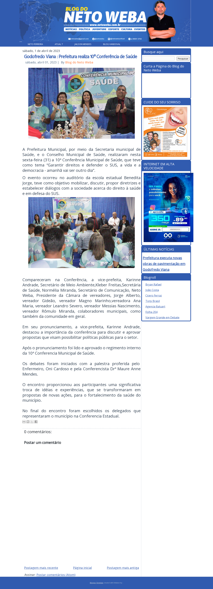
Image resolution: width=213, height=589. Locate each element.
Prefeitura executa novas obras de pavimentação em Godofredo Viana (164, 264)
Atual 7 (59, 44)
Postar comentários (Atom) (55, 575)
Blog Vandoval (111, 44)
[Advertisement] (106, 539)
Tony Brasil (152, 301)
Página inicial (82, 568)
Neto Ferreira (35, 44)
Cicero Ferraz (153, 295)
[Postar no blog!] (28, 421)
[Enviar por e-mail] (24, 421)
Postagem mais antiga (123, 568)
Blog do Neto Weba (79, 62)
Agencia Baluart (155, 306)
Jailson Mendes (83, 44)
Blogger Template (96, 583)
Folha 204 (151, 312)
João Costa (152, 290)
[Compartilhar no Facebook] (36, 421)
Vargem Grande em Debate (162, 317)
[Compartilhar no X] (32, 421)
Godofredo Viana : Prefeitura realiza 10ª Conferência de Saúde (80, 56)
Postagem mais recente (41, 568)
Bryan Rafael (153, 284)
